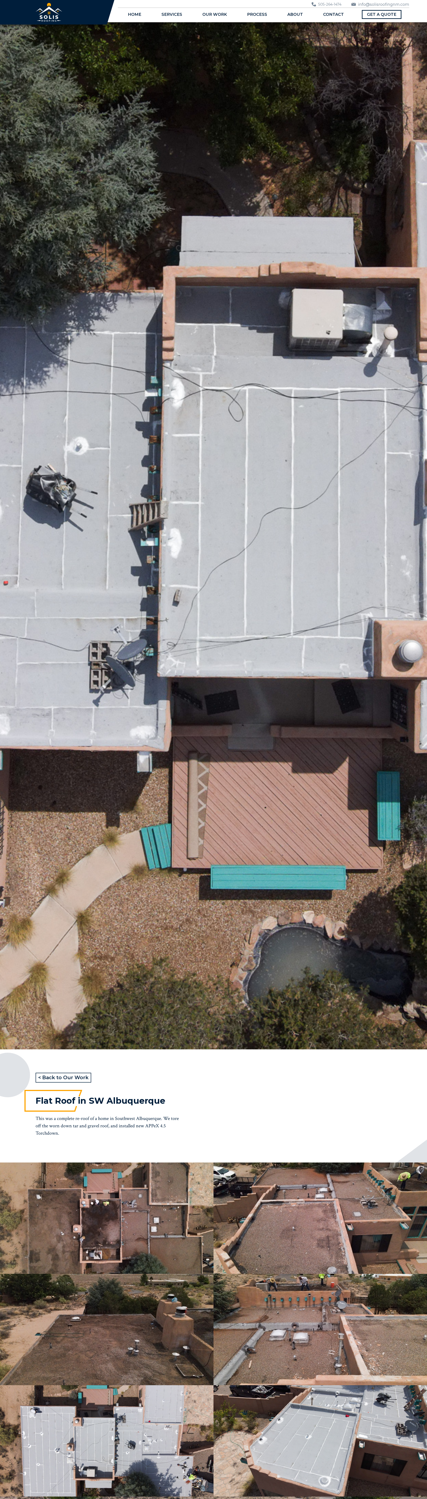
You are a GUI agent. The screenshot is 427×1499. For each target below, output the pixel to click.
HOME (134, 14)
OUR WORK (214, 14)
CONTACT (333, 14)
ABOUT (295, 14)
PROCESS (257, 14)
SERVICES (171, 14)
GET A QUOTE (381, 14)
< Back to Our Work (63, 1078)
